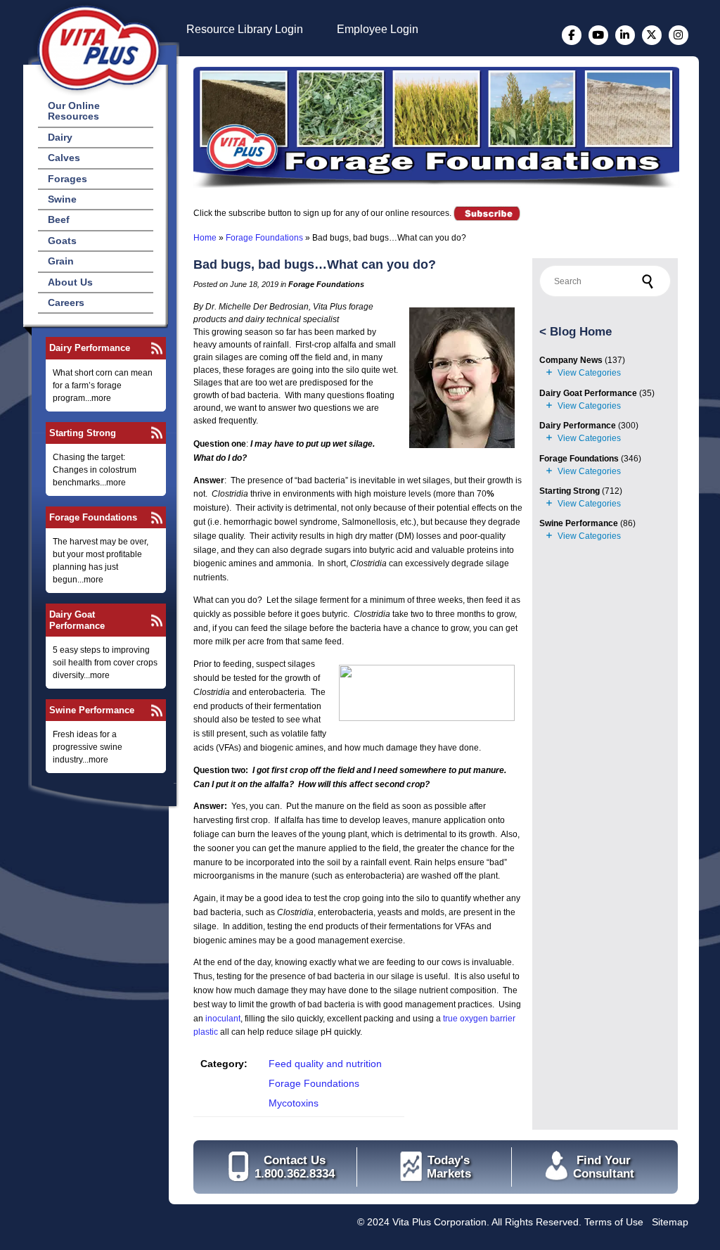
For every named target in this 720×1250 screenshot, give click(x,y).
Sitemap (670, 1221)
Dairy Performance (89, 348)
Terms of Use (613, 1221)
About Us (70, 282)
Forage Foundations (93, 517)
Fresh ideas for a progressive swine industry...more (87, 747)
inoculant (222, 1018)
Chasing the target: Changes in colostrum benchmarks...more (94, 469)
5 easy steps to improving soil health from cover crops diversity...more (105, 662)
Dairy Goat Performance (77, 619)
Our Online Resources (74, 111)
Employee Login (377, 29)
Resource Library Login (244, 29)
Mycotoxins (294, 1103)
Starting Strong (82, 433)
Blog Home (581, 331)
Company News (571, 360)
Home (205, 238)
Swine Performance (91, 710)
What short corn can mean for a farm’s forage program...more (103, 385)
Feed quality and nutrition (325, 1063)
